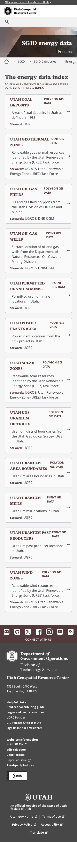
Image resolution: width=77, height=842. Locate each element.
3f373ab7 (20, 744)
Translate (38, 832)
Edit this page (16, 750)
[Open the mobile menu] (70, 22)
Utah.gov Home (23, 816)
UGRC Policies (16, 717)
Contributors (16, 755)
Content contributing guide (26, 707)
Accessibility (51, 824)
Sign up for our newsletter (24, 728)
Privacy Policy (24, 824)
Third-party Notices (20, 765)
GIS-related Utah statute (24, 723)
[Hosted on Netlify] (38, 775)
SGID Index (35, 87)
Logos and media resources (25, 712)
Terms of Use (53, 816)
